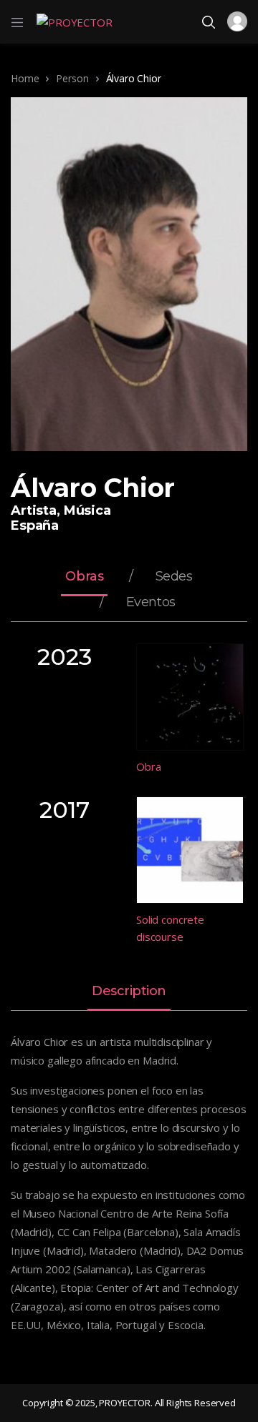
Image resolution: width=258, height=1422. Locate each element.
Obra (148, 766)
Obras (84, 577)
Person (72, 78)
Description (129, 991)
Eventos (151, 603)
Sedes (174, 577)
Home (25, 78)
